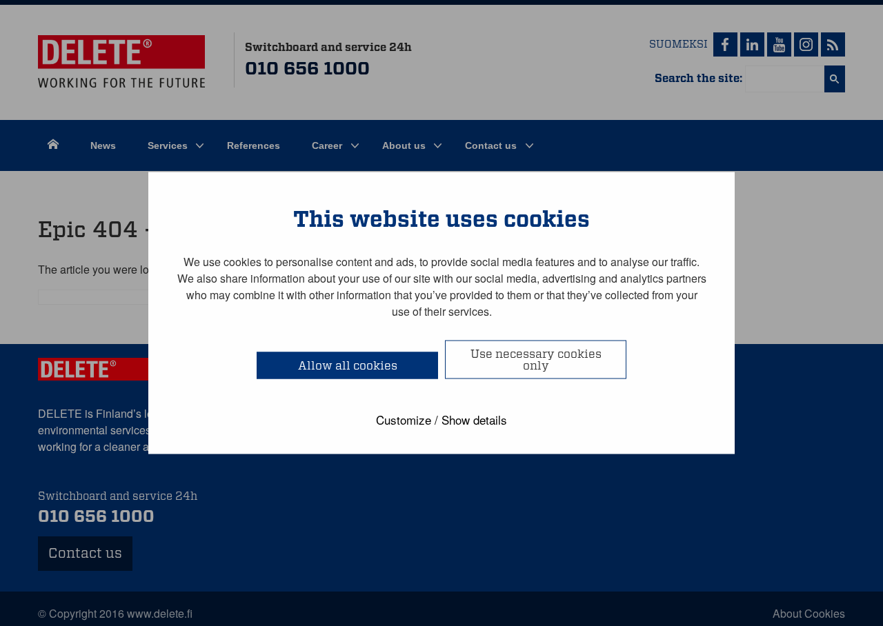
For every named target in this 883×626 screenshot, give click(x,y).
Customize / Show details (441, 419)
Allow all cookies (347, 366)
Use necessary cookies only (536, 360)
